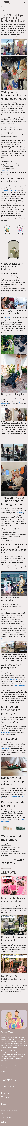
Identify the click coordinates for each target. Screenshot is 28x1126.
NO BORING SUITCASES (11, 190)
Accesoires (20, 956)
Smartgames (5, 748)
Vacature (5, 1097)
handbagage (20, 512)
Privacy (4, 1104)
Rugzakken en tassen (9, 956)
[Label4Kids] (6, 2)
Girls (9, 878)
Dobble (16, 796)
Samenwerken (7, 1086)
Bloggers (5, 1093)
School (5, 878)
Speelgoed (5, 170)
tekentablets (5, 732)
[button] (17, 2)
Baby (12, 917)
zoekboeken (14, 679)
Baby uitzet (6, 917)
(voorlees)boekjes (20, 685)
